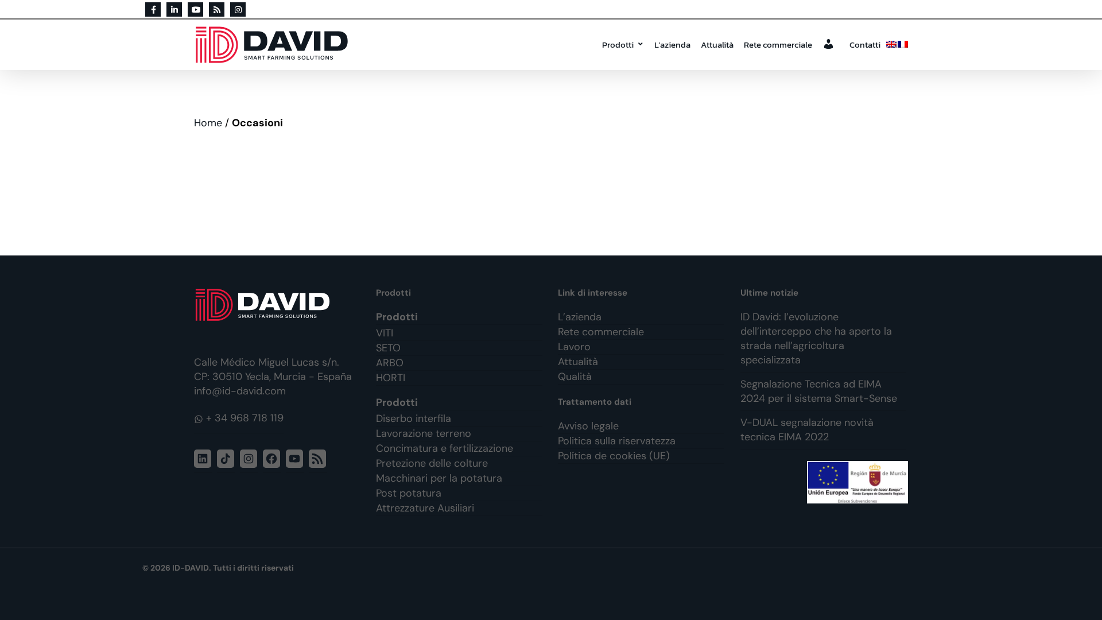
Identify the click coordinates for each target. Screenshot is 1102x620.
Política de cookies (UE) (614, 456)
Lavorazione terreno (423, 433)
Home (208, 123)
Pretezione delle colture (432, 463)
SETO (388, 348)
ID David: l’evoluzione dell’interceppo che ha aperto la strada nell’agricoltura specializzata (816, 338)
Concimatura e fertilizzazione (444, 448)
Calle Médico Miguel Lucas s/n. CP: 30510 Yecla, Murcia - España (273, 369)
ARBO (389, 363)
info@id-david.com (240, 391)
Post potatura (408, 493)
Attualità (717, 44)
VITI (384, 333)
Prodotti (618, 44)
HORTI (390, 378)
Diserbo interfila (413, 418)
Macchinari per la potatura (439, 478)
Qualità (575, 376)
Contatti (864, 44)
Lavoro (574, 347)
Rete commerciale (778, 44)
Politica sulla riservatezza (617, 441)
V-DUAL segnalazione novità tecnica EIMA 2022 (807, 430)
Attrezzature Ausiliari (425, 508)
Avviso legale (588, 426)
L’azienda (672, 44)
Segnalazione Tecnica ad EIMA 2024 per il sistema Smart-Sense (818, 391)
